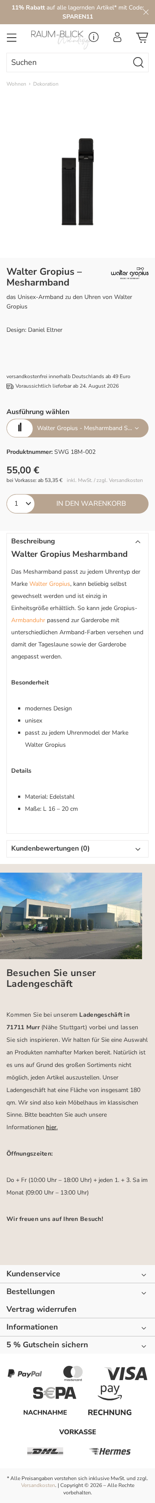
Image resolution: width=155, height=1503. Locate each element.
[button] (77, 541)
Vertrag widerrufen (41, 1309)
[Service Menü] (93, 39)
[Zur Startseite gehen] (58, 40)
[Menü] (11, 40)
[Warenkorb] (142, 40)
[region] (77, 182)
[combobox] (67, 62)
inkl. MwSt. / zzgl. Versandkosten (105, 480)
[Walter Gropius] (130, 273)
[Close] (146, 12)
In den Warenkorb (91, 503)
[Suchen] (139, 62)
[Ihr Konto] (117, 39)
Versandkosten (38, 1485)
